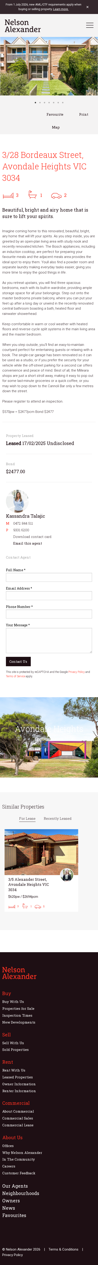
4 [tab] (49, 102)
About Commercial (18, 1111)
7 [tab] (62, 102)
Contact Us (18, 661)
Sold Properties (15, 1049)
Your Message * (18, 625)
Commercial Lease (18, 1125)
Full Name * (16, 570)
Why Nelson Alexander (22, 1152)
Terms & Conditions (63, 1249)
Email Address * (19, 588)
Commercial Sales (17, 1118)
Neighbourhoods (20, 1193)
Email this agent (27, 543)
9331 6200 (21, 530)
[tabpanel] (49, 66)
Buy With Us (13, 1001)
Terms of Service (15, 676)
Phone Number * (19, 607)
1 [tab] (35, 102)
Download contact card (32, 536)
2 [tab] (40, 102)
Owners (11, 1200)
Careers (8, 1166)
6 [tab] (58, 102)
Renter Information (19, 1091)
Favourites (14, 1215)
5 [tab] (53, 102)
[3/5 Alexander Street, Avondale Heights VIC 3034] (41, 870)
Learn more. (61, 9)
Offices (8, 1145)
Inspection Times (17, 1015)
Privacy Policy (76, 672)
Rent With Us (13, 1070)
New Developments (18, 1022)
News (8, 1208)
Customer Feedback (18, 1173)
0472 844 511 (23, 523)
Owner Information (19, 1084)
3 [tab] (44, 102)
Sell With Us (13, 1043)
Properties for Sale (18, 1008)
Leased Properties (17, 1077)
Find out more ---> (49, 739)
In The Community (18, 1159)
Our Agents (15, 1186)
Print (83, 114)
